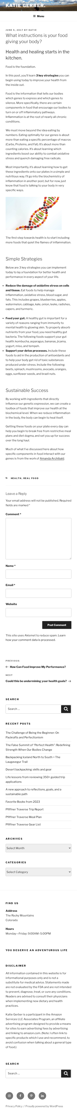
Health (16, 478)
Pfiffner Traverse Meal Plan (24, 817)
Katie (33, 30)
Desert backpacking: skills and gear (29, 769)
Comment (13, 514)
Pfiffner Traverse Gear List (23, 824)
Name (11, 566)
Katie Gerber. (26, 5)
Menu (40, 16)
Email (10, 585)
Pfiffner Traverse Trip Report (25, 809)
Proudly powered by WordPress (44, 1106)
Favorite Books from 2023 (23, 801)
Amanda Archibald (52, 458)
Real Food (31, 478)
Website (11, 604)
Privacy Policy (14, 1106)
